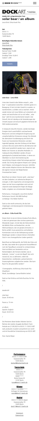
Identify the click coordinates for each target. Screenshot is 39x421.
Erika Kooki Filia (7, 45)
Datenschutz (19, 415)
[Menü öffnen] (35, 3)
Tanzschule (19, 367)
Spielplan (31, 12)
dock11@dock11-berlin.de (19, 406)
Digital (19, 397)
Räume (20, 386)
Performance (19, 354)
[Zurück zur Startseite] (12, 3)
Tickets (9, 64)
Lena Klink (5, 43)
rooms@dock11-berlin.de (19, 393)
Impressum (19, 413)
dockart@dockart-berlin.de (19, 363)
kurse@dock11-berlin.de (19, 382)
